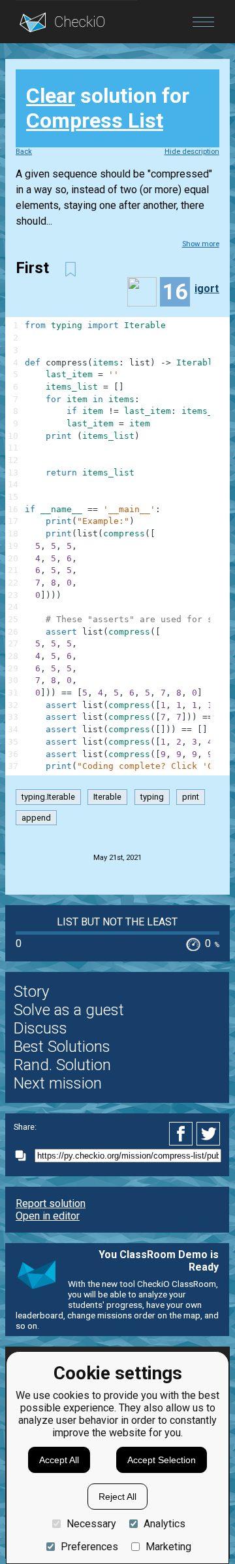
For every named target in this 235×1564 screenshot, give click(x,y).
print (190, 797)
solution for (107, 108)
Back (24, 151)
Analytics (164, 1523)
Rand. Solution (62, 1065)
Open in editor (48, 1216)
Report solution (51, 1203)
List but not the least (117, 922)
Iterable (107, 797)
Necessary (91, 1523)
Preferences (89, 1546)
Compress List (94, 120)
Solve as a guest (69, 1010)
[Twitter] (208, 1133)
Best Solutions (62, 1046)
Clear (50, 95)
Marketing (168, 1546)
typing (152, 797)
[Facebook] (182, 1133)
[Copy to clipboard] (24, 1156)
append (36, 818)
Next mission (58, 1083)
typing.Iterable (48, 797)
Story (31, 991)
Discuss (40, 1028)
